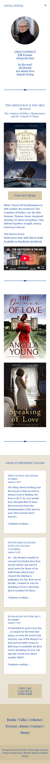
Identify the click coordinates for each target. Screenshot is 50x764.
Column (35, 720)
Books (11, 720)
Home (25, 733)
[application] (25, 258)
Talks (22, 720)
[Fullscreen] (43, 267)
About (23, 726)
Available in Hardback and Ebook (23, 241)
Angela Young (13, 5)
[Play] (7, 267)
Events (11, 726)
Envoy (25, 756)
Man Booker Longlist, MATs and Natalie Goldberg (22, 546)
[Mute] (38, 267)
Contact (37, 726)
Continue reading (19, 523)
